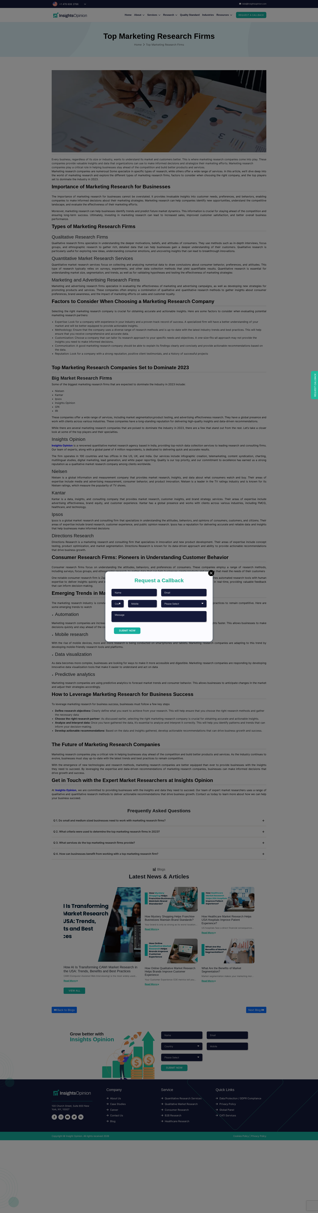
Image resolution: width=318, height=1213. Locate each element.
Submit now (127, 630)
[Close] (211, 573)
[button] (314, 385)
